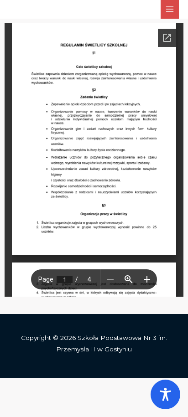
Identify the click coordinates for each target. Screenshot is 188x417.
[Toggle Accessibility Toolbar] (165, 394)
